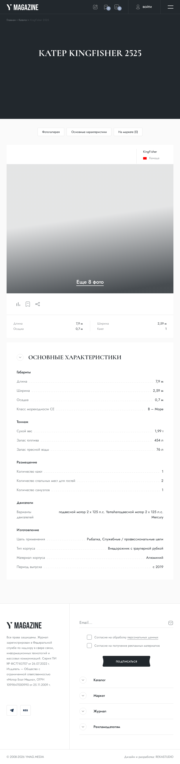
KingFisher (150, 151)
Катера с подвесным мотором (92, 67)
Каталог (23, 20)
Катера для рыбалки (41, 67)
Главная (11, 20)
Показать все (137, 67)
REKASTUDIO (164, 757)
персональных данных (142, 637)
